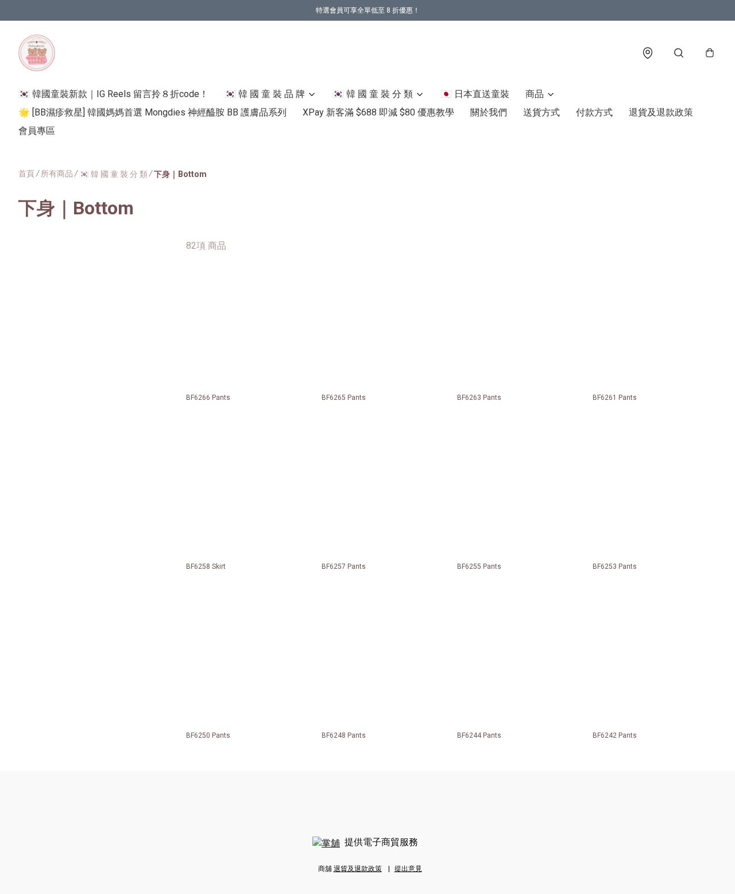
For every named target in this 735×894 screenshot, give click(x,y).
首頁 (26, 173)
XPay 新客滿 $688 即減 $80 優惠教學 (378, 112)
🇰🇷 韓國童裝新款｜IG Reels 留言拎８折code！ (113, 93)
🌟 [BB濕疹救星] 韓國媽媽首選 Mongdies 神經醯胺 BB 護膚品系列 (152, 112)
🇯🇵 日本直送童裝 (474, 93)
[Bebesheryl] (36, 52)
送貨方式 (541, 112)
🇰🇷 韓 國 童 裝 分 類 (372, 93)
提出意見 (408, 869)
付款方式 (594, 112)
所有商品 (57, 173)
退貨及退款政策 (661, 112)
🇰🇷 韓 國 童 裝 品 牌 (265, 93)
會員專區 (36, 130)
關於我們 (488, 112)
